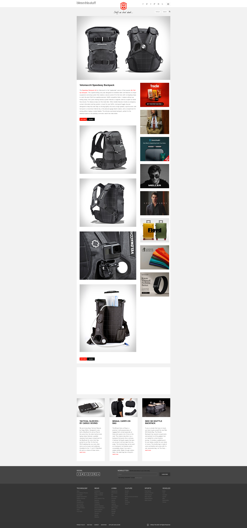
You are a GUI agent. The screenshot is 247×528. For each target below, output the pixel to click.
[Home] (123, 6)
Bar (112, 495)
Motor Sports (148, 496)
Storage (113, 511)
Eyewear (96, 500)
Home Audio (80, 504)
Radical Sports (148, 498)
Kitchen (113, 502)
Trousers (96, 513)
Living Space (114, 506)
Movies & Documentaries (131, 496)
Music (126, 498)
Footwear (96, 502)
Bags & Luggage (98, 493)
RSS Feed (89, 524)
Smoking (127, 502)
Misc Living (114, 507)
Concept (164, 495)
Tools (78, 509)
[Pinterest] (150, 4)
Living (113, 488)
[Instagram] (158, 4)
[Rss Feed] (162, 4)
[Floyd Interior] (154, 230)
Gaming (79, 500)
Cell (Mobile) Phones (82, 493)
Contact (96, 524)
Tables (113, 513)
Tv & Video (79, 511)
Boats (163, 491)
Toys (112, 515)
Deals (96, 496)
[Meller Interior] (154, 176)
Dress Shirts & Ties (99, 498)
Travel (126, 504)
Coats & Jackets (98, 495)
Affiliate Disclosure (114, 524)
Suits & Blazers (98, 509)
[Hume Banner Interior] (154, 149)
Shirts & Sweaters (99, 506)
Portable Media (81, 507)
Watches (96, 517)
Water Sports (148, 500)
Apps (78, 491)
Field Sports (148, 491)
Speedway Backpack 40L (89, 90)
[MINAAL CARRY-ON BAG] (124, 407)
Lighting (113, 504)
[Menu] (168, 4)
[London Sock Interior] (154, 257)
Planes (164, 502)
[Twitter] (146, 4)
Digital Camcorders (82, 496)
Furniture (113, 498)
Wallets (96, 515)
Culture (128, 488)
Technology (82, 488)
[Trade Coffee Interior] (154, 95)
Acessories (97, 491)
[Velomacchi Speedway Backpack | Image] (123, 48)
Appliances (114, 491)
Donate (127, 491)
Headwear (97, 504)
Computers (79, 495)
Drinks (126, 493)
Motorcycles (165, 500)
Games (113, 500)
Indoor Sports (148, 495)
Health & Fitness (149, 493)
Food (126, 495)
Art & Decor (114, 493)
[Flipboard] (154, 4)
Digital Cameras (81, 498)
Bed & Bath (114, 496)
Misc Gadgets (80, 506)
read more (82, 452)
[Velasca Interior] (154, 122)
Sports (148, 488)
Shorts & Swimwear (99, 507)
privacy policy (138, 477)
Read (126, 500)
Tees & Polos (97, 511)
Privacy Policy (81, 524)
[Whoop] (154, 284)
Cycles (164, 496)
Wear (96, 488)
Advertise (104, 524)
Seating (113, 509)
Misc (163, 498)
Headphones (80, 502)
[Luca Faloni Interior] (154, 203)
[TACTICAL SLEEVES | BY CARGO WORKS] (91, 407)
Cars (163, 493)
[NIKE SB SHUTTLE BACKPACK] (156, 407)
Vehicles (166, 488)
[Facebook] (143, 4)
